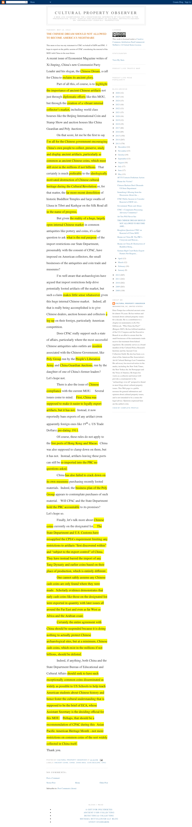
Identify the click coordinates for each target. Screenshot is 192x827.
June (120, 170)
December (122, 147)
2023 (118, 104)
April (120, 258)
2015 (118, 135)
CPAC (104, 762)
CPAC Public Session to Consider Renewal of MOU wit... (130, 200)
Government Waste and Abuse (129, 205)
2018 (118, 124)
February (122, 266)
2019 (118, 120)
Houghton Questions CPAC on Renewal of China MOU (129, 231)
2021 (118, 112)
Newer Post (51, 782)
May (120, 174)
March (121, 262)
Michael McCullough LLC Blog (99, 818)
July (120, 166)
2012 (118, 275)
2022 (118, 108)
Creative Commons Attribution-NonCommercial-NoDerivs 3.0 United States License (128, 42)
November (122, 150)
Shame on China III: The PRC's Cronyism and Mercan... (129, 238)
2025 (118, 96)
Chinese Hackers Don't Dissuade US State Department (130, 187)
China (72, 762)
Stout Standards (99, 822)
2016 (118, 131)
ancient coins (61, 762)
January (121, 270)
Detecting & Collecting (99, 815)
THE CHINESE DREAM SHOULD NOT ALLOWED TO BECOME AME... (131, 223)
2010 (118, 282)
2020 (118, 116)
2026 (118, 92)
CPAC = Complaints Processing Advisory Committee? (130, 211)
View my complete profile (125, 408)
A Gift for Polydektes (99, 809)
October (121, 154)
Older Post (104, 782)
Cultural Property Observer (96, 12)
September (122, 158)
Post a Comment (53, 778)
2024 (118, 100)
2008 (118, 290)
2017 (118, 127)
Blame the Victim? (124, 181)
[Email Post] (101, 760)
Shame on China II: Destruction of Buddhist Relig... (131, 245)
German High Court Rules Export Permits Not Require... (130, 252)
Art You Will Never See (126, 216)
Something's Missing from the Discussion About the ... (129, 193)
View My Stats (118, 60)
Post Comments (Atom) (67, 788)
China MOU (81, 762)
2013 (118, 143)
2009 (118, 286)
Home (77, 782)
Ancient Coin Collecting (99, 812)
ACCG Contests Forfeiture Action (130, 177)
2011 (118, 278)
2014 (118, 139)
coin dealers (93, 762)
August (121, 162)
